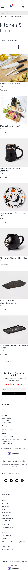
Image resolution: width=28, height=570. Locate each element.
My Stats (14, 565)
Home (2, 16)
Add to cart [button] (4, 90)
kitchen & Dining (14, 16)
